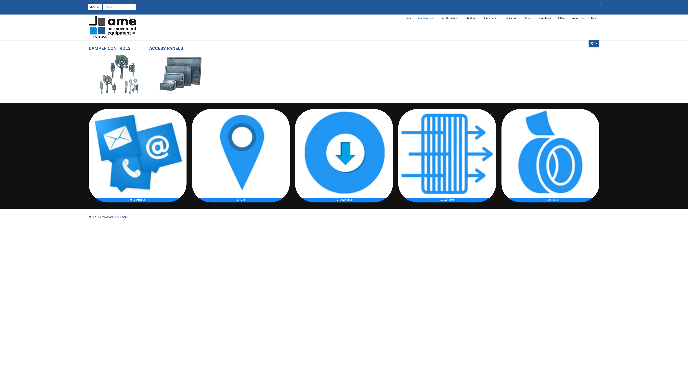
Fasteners (490, 18)
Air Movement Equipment (113, 217)
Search (95, 7)
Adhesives (578, 18)
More (139, 126)
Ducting (471, 18)
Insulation (511, 18)
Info (527, 18)
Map (593, 18)
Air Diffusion (450, 18)
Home (408, 18)
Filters (562, 18)
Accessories (425, 18)
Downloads (545, 18)
